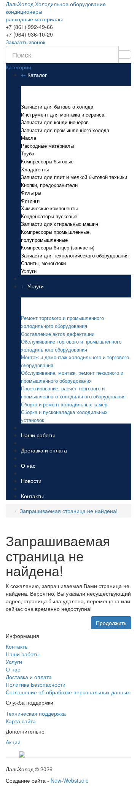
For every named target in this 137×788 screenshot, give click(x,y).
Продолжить (111, 623)
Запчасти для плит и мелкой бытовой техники (74, 177)
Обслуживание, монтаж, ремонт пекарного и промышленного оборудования (72, 376)
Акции (13, 742)
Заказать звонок (25, 42)
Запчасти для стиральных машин (59, 223)
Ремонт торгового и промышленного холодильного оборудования (62, 321)
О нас (28, 465)
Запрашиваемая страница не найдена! (69, 511)
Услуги (29, 271)
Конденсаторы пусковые (49, 216)
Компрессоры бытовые (47, 161)
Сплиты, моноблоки (43, 263)
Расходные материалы (47, 145)
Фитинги (30, 200)
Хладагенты (35, 169)
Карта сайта (21, 721)
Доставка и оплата (44, 450)
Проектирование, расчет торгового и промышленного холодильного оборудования (73, 392)
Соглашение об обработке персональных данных (68, 692)
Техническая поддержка (36, 713)
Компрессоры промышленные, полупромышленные (56, 235)
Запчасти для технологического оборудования (75, 255)
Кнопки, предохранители (49, 185)
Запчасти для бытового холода (57, 106)
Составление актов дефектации (57, 333)
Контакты (32, 496)
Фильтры (31, 192)
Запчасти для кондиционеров (55, 122)
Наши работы (38, 435)
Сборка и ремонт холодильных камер (64, 404)
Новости (31, 480)
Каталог (37, 74)
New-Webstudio (70, 780)
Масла (28, 137)
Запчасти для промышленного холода (65, 130)
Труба (27, 153)
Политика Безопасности (35, 684)
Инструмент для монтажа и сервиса (62, 114)
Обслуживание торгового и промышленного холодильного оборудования (71, 345)
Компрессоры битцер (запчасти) (57, 247)
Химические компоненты (49, 208)
